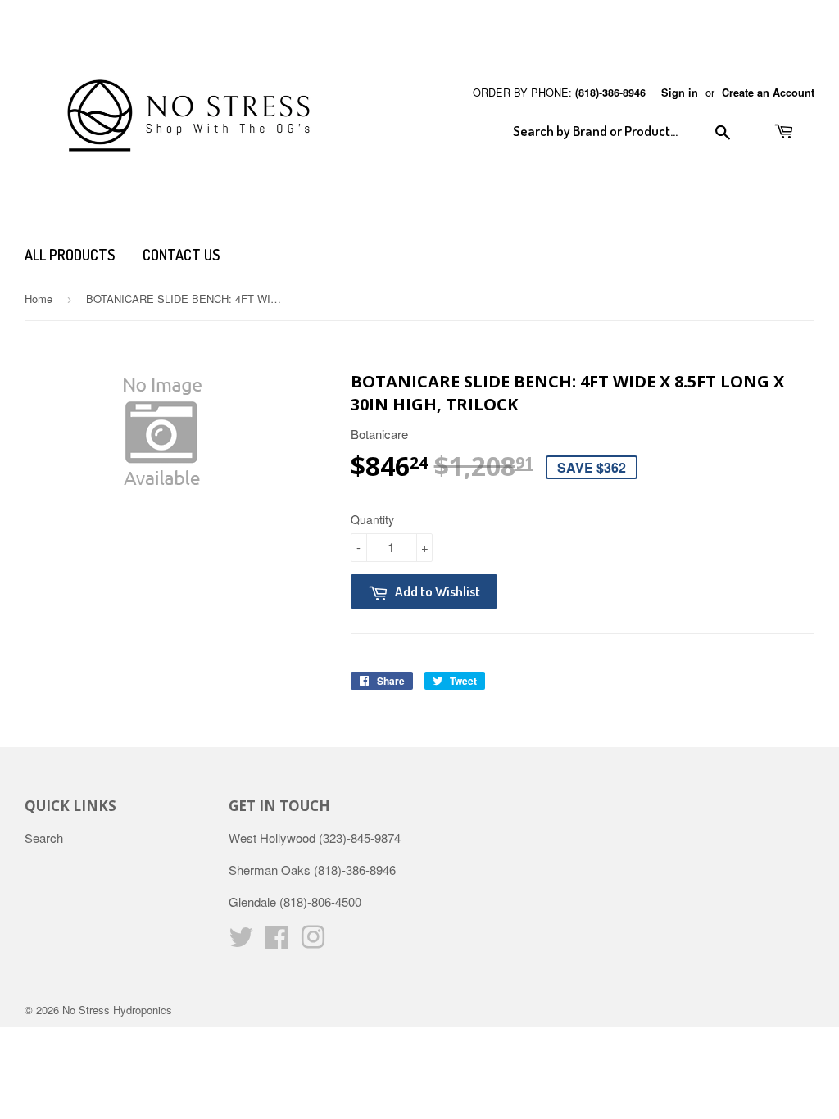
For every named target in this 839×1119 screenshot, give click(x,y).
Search (44, 837)
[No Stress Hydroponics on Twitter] (241, 941)
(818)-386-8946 (610, 92)
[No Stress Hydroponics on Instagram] (313, 941)
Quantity (372, 519)
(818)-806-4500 (320, 901)
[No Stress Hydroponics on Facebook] (277, 941)
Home (38, 298)
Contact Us (181, 255)
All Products (70, 255)
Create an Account (768, 92)
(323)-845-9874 (360, 837)
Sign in (679, 92)
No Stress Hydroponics (117, 1009)
